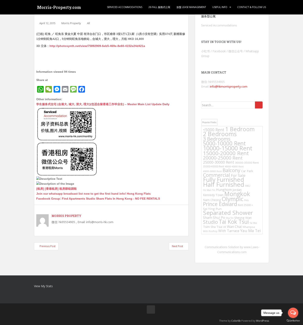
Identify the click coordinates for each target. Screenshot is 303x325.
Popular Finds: (209, 122)
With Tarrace (228, 230)
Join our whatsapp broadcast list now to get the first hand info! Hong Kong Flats (93, 193)
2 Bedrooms (220, 134)
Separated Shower (228, 213)
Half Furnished (223, 184)
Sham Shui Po (214, 217)
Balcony (231, 170)
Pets (246, 200)
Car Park (247, 171)
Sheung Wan (242, 217)
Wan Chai (234, 226)
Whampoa (249, 227)
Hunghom (224, 189)
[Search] (259, 104)
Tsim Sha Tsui (212, 227)
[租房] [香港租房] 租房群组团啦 (56, 188)
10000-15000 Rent (227, 148)
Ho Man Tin (209, 190)
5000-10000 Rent (224, 143)
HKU (247, 186)
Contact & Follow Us (251, 7)
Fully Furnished (223, 179)
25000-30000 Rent (218, 162)
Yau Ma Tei (250, 230)
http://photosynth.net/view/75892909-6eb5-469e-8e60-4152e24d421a (97, 46)
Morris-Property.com (59, 7)
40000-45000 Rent (234, 166)
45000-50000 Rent (212, 171)
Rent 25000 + (245, 205)
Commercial (216, 175)
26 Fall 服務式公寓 (159, 7)
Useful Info (219, 7)
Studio (210, 221)
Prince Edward (220, 203)
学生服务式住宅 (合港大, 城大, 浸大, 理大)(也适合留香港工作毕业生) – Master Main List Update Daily (102, 104)
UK (224, 227)
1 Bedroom (240, 129)
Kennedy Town (213, 195)
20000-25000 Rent (223, 158)
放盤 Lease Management (191, 7)
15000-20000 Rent (226, 153)
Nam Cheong (212, 200)
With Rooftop (210, 231)
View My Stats (43, 286)
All (88, 23)
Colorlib (236, 321)
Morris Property (71, 23)
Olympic (232, 199)
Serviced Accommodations (124, 7)
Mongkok (237, 194)
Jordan (237, 190)
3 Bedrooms (216, 138)
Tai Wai (253, 222)
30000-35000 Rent (247, 162)
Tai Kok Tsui (234, 221)
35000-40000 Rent (213, 166)
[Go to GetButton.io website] (293, 320)
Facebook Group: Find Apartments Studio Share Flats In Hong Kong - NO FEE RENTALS (98, 198)
